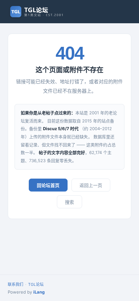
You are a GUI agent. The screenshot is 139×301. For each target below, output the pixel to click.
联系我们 (15, 284)
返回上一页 (91, 185)
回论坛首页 (48, 185)
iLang (39, 292)
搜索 (69, 202)
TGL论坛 (36, 284)
